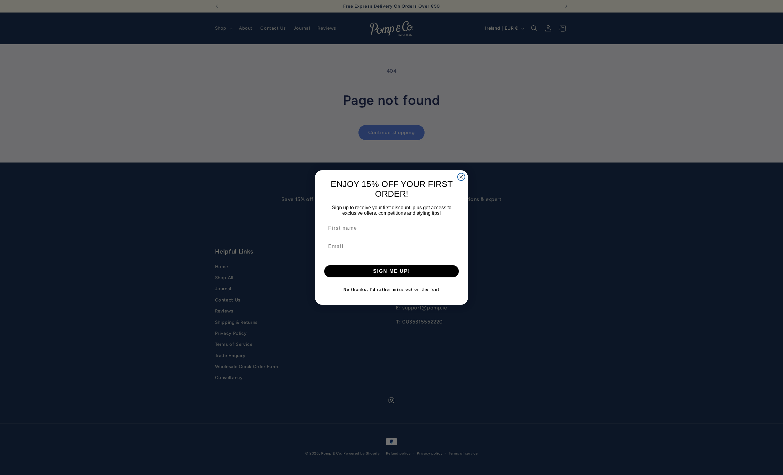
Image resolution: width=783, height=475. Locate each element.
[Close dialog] (461, 177)
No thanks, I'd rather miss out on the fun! (391, 289)
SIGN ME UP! (391, 271)
